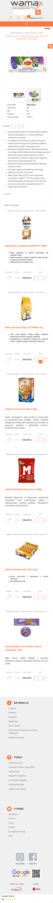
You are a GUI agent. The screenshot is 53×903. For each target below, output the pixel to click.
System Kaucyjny (15, 763)
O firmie (11, 818)
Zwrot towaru (14, 726)
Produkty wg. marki (16, 785)
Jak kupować (13, 772)
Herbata (40, 33)
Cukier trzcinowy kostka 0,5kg (21, 409)
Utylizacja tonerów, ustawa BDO (21, 767)
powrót (7, 194)
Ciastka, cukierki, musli (40, 454)
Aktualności (13, 814)
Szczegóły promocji (16, 832)
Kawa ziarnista (40, 292)
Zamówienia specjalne (17, 780)
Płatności (12, 713)
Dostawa (12, 708)
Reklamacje (13, 721)
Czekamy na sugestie (17, 789)
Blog (10, 836)
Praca (10, 823)
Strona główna (19, 33)
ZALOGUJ (39, 18)
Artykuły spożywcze (31, 33)
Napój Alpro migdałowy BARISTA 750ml (26, 245)
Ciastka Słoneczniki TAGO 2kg (21, 569)
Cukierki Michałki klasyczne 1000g (23, 489)
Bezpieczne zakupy (16, 737)
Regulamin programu (17, 776)
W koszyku (7, 126)
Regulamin (12, 717)
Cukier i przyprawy (40, 374)
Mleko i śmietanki (41, 211)
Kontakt (11, 827)
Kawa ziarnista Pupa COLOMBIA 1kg (24, 327)
